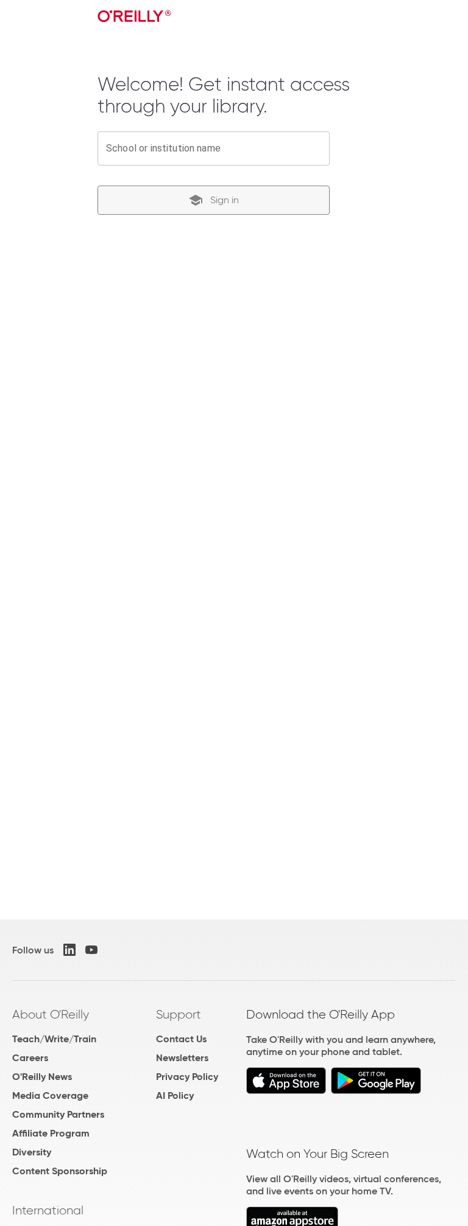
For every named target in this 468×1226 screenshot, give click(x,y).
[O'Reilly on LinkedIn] (69, 950)
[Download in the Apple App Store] (286, 1090)
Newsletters (182, 1057)
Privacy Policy (187, 1076)
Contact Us (181, 1039)
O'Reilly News (42, 1076)
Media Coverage (50, 1095)
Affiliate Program (51, 1133)
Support (178, 1014)
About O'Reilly (50, 1014)
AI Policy (175, 1095)
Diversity (31, 1152)
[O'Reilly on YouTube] (91, 950)
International (47, 1210)
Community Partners (58, 1114)
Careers (30, 1057)
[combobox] (213, 148)
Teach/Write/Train (54, 1039)
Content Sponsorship (59, 1171)
